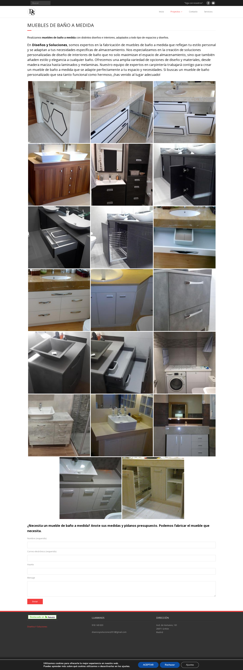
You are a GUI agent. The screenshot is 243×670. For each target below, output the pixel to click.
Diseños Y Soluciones (37, 626)
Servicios (208, 11)
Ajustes (190, 664)
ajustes (125, 666)
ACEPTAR (148, 664)
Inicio (161, 11)
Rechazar (170, 664)
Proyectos (175, 11)
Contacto (193, 11)
